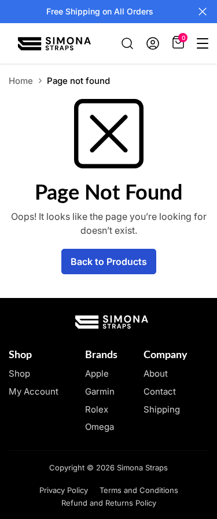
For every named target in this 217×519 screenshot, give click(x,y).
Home (21, 80)
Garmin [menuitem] (100, 391)
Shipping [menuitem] (162, 409)
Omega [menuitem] (99, 426)
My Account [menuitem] (33, 391)
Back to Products (109, 261)
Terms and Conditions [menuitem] (139, 490)
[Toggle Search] (127, 43)
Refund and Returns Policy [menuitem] (108, 502)
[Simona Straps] (54, 43)
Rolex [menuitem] (96, 409)
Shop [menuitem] (19, 373)
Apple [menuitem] (97, 373)
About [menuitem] (156, 373)
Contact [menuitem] (160, 391)
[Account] (153, 43)
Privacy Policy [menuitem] (63, 490)
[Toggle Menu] (202, 43)
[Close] (202, 11)
